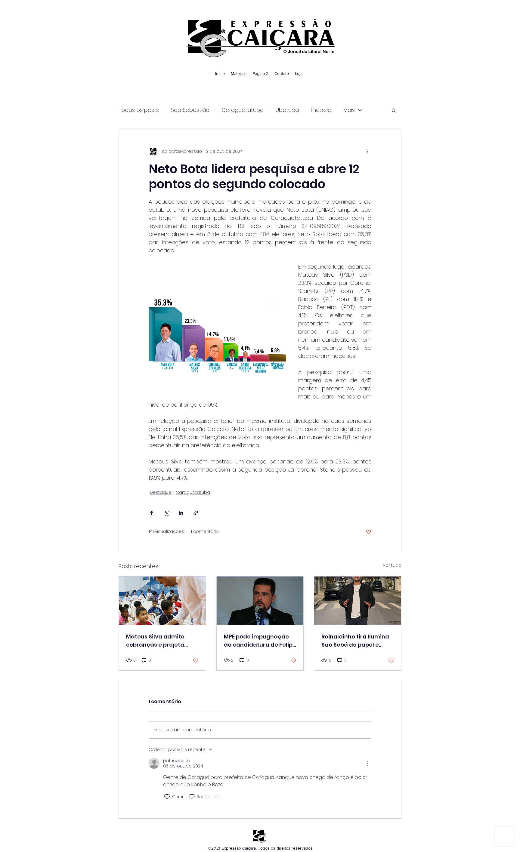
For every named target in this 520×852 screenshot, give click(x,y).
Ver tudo (392, 565)
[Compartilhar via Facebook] (151, 513)
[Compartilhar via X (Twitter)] (166, 513)
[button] (394, 110)
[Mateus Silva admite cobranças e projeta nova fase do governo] (162, 601)
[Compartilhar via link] (196, 513)
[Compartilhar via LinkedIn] (181, 513)
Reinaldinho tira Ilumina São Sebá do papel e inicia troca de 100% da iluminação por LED (355, 641)
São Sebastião (190, 110)
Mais (349, 110)
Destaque (161, 492)
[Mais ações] (367, 151)
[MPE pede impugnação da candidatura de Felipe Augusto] (260, 601)
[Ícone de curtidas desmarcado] (167, 796)
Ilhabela (321, 110)
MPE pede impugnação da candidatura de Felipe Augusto (260, 641)
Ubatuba (287, 110)
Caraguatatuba (242, 110)
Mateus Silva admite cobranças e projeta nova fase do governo (157, 641)
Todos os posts (139, 110)
